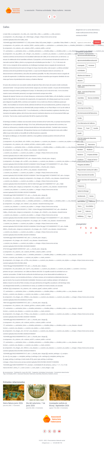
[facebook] (49, 17)
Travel (79, 211)
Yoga (89, 216)
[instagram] (54, 17)
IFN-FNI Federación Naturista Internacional (86, 138)
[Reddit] (91, 227)
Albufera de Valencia (83, 75)
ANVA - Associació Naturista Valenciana (24, 374)
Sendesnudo (81, 196)
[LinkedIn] (96, 227)
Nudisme (89, 149)
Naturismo (45, 374)
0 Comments (39, 408)
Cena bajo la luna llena (84, 108)
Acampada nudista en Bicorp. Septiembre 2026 (59, 404)
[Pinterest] (90, 232)
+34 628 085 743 (57, 443)
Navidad (80, 149)
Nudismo (51, 374)
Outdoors (80, 159)
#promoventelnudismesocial (86, 55)
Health (79, 133)
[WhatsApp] (86, 232)
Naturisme (80, 144)
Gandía (95, 128)
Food (87, 128)
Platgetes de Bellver (83, 165)
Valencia (88, 211)
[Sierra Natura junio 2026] (13, 385)
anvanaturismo (9, 372)
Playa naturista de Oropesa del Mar (87, 180)
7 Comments (16, 405)
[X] (85, 227)
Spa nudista (81, 201)
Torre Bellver (89, 206)
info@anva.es (45, 443)
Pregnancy (80, 186)
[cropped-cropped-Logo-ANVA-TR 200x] (13, 7)
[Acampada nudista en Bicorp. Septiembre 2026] (59, 385)
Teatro (79, 206)
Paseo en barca (92, 159)
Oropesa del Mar (92, 154)
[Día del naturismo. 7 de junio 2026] (36, 385)
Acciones (91, 65)
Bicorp (79, 103)
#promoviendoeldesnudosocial (87, 60)
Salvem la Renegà (83, 191)
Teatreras (92, 201)
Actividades (42, 372)
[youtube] (59, 431)
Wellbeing (80, 216)
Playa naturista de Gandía (85, 175)
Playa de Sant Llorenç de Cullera (87, 170)
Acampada (80, 65)
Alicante (80, 80)
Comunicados (49, 372)
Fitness (79, 128)
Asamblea (39, 374)
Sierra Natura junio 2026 (13, 403)
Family (79, 118)
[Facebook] (80, 227)
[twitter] (49, 431)
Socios (56, 374)
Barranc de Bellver (93, 98)
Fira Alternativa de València (86, 123)
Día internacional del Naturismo (87, 113)
